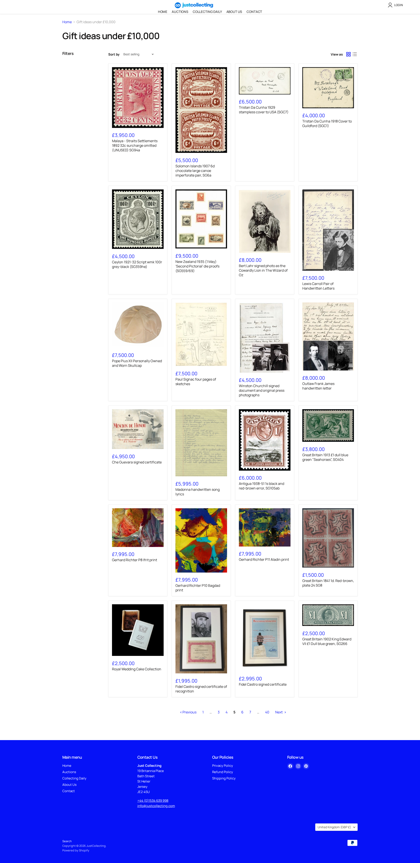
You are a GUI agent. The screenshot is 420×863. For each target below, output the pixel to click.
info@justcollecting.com (156, 806)
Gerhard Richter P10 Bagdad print (197, 587)
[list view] (355, 54)
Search (67, 841)
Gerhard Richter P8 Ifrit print (134, 559)
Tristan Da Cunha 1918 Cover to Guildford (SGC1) (327, 123)
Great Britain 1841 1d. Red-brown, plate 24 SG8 (328, 583)
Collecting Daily (207, 11)
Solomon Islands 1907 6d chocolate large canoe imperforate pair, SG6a (195, 171)
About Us (234, 11)
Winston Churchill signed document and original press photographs (261, 390)
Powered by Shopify (75, 850)
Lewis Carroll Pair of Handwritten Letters (318, 286)
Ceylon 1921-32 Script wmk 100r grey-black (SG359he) (137, 264)
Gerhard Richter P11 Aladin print (264, 559)
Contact (254, 11)
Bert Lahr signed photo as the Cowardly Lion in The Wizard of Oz (263, 270)
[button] (396, 5)
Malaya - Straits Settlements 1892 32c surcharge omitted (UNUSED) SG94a (135, 145)
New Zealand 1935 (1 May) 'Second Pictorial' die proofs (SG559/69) (197, 266)
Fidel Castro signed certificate (263, 684)
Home (162, 11)
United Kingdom (334, 827)
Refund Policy (222, 772)
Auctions (180, 11)
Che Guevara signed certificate (137, 462)
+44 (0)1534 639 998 (152, 800)
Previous (189, 712)
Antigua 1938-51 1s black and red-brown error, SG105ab (261, 486)
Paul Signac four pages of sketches (195, 381)
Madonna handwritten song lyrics (197, 491)
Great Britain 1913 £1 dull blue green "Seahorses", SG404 (325, 457)
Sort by (113, 54)
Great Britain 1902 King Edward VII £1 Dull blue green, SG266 (326, 641)
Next (279, 712)
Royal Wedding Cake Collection (136, 669)
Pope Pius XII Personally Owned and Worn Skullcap (137, 363)
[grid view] (348, 54)
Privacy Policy (222, 765)
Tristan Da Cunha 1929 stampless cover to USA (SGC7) (264, 109)
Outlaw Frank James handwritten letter (318, 386)
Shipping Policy (224, 778)
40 (267, 712)
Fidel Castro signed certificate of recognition (201, 689)
